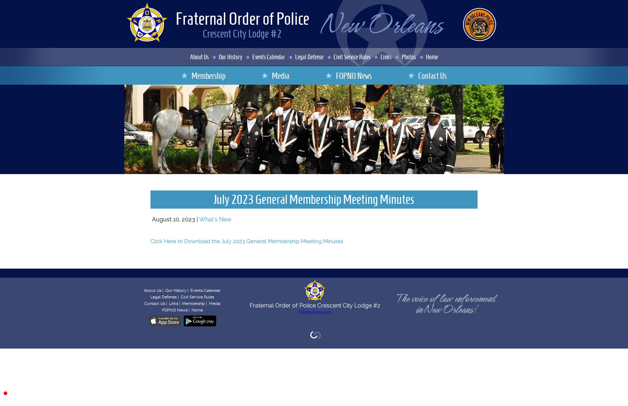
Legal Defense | (164, 297)
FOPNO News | (175, 310)
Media (280, 76)
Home (432, 57)
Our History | (176, 290)
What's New (215, 219)
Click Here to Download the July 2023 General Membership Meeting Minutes (246, 241)
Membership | (194, 303)
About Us (199, 57)
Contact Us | (155, 303)
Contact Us (432, 76)
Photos (409, 57)
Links (386, 57)
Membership (208, 76)
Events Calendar (268, 57)
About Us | (153, 290)
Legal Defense (309, 57)
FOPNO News (354, 76)
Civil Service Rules (352, 57)
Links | (174, 303)
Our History (230, 57)
